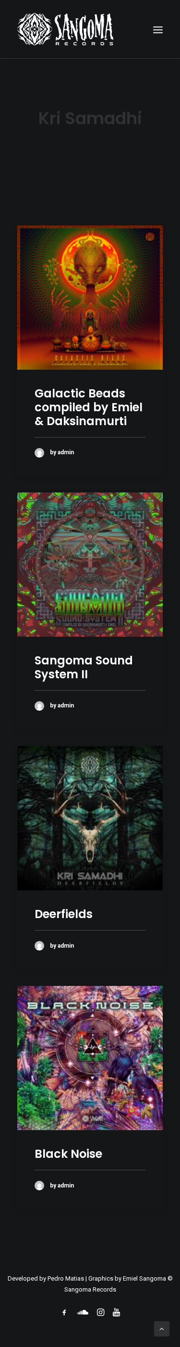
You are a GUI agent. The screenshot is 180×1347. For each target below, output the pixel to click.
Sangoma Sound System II (84, 667)
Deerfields (64, 914)
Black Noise (68, 1154)
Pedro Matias (66, 1278)
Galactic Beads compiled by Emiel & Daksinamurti (89, 407)
